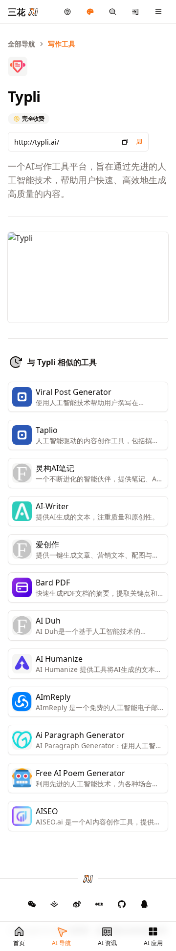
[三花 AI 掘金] (54, 904)
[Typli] (139, 142)
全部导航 (21, 43)
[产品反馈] (68, 12)
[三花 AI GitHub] (122, 904)
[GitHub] (32, 904)
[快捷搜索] (113, 12)
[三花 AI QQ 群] (144, 904)
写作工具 (61, 43)
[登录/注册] (136, 12)
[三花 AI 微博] (77, 904)
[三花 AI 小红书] (99, 904)
